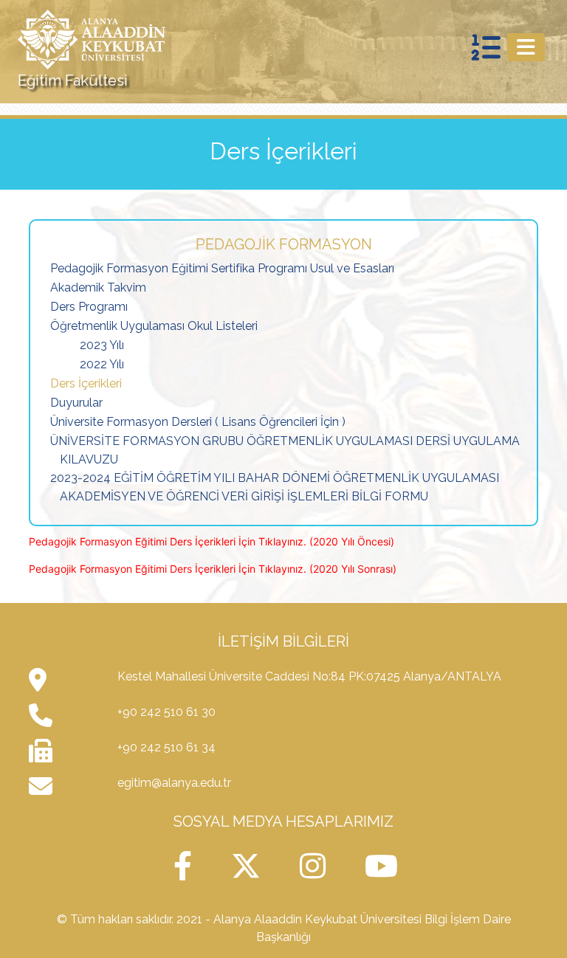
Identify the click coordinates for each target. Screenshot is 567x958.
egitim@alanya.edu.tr (174, 783)
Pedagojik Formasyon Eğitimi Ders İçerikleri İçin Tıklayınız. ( (171, 541)
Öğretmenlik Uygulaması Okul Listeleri (154, 326)
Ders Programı (89, 307)
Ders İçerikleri (86, 383)
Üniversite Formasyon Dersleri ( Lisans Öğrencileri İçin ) (198, 422)
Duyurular (76, 403)
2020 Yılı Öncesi (352, 541)
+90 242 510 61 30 (166, 712)
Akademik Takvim (98, 287)
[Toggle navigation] (526, 47)
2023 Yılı (102, 345)
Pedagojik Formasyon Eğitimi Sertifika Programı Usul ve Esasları (222, 268)
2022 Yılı (102, 364)
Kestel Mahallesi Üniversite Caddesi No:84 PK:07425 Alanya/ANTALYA (309, 676)
